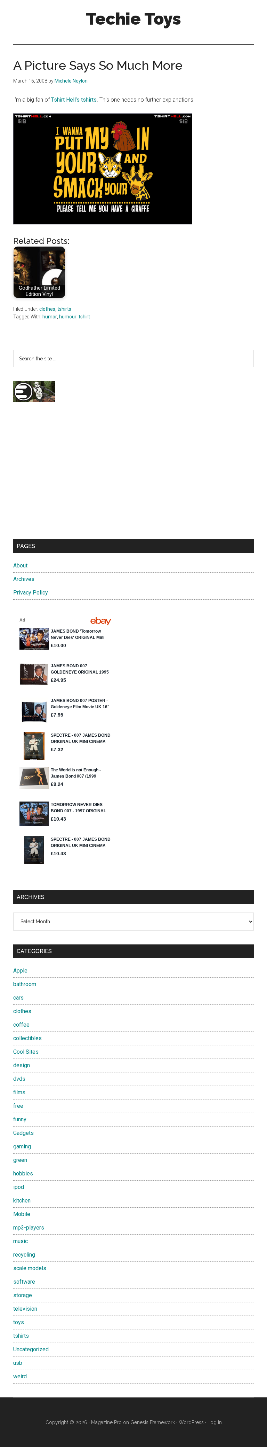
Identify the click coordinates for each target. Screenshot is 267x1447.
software (24, 1281)
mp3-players (28, 1227)
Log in (215, 1422)
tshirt (84, 316)
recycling (24, 1254)
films (19, 1092)
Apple (20, 970)
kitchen (22, 1200)
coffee (21, 1024)
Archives (23, 579)
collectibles (27, 1038)
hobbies (23, 1173)
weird (20, 1376)
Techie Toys (133, 18)
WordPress (191, 1422)
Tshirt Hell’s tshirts (74, 99)
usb (17, 1363)
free (18, 1106)
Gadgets (23, 1133)
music (20, 1241)
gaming (22, 1146)
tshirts (64, 309)
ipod (18, 1187)
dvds (19, 1079)
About (20, 565)
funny (19, 1119)
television (25, 1308)
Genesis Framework (152, 1422)
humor (49, 316)
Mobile (21, 1214)
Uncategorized (31, 1349)
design (21, 1065)
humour (67, 316)
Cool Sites (26, 1051)
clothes (47, 309)
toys (18, 1322)
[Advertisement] (133, 476)
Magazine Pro (106, 1422)
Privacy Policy (30, 592)
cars (18, 997)
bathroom (24, 984)
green (20, 1160)
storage (22, 1295)
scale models (29, 1268)
